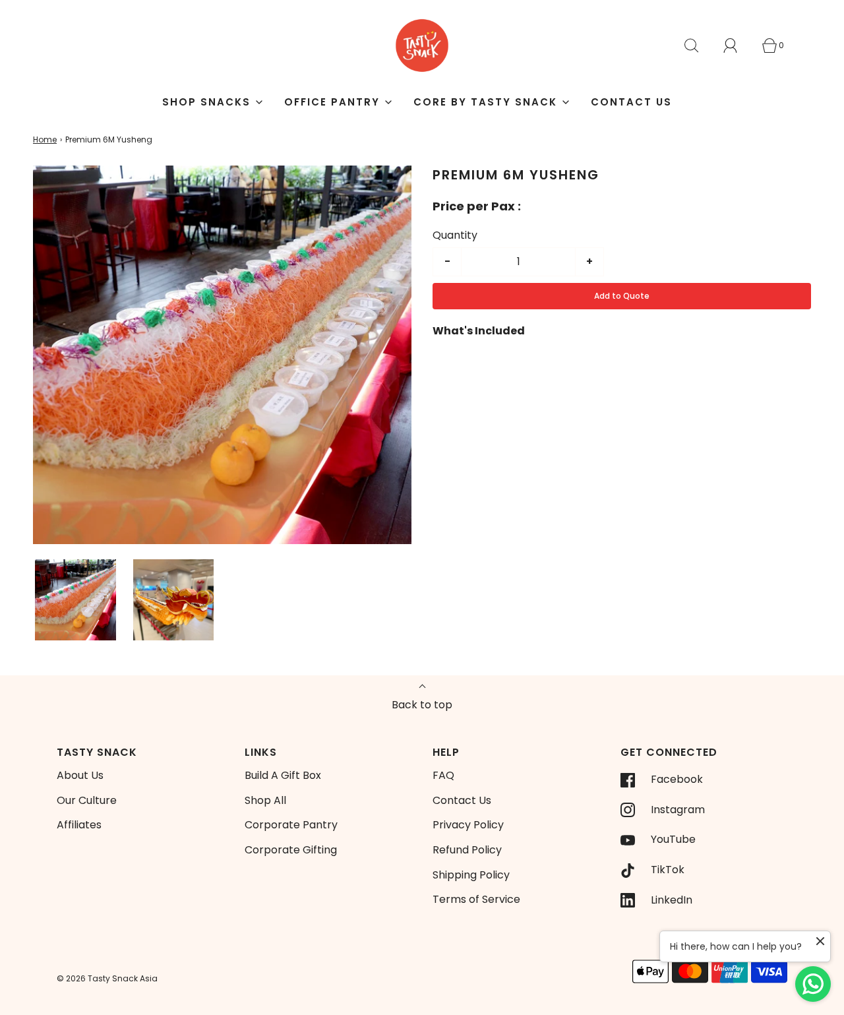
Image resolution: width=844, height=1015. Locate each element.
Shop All (265, 800)
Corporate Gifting (291, 849)
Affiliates (79, 824)
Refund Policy (467, 849)
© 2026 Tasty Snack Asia (107, 978)
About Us (80, 775)
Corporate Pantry (291, 824)
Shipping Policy (471, 874)
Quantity (455, 235)
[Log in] (737, 45)
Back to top (422, 704)
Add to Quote (621, 295)
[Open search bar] (698, 45)
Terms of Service (476, 899)
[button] (75, 599)
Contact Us (631, 102)
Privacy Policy (468, 824)
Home (45, 139)
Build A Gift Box (283, 775)
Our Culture (87, 800)
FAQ (443, 775)
